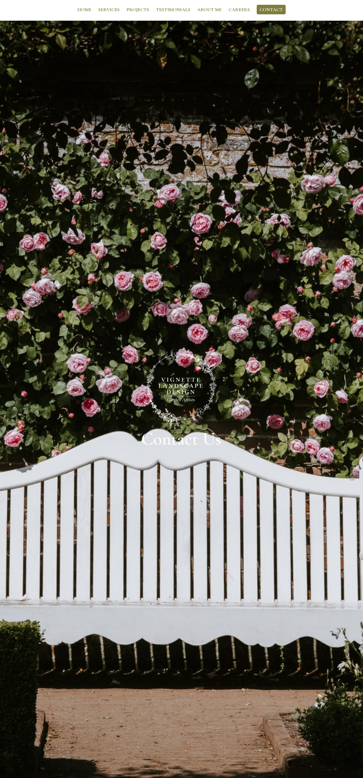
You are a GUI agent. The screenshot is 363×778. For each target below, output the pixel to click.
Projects (137, 10)
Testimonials (173, 10)
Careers (239, 10)
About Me (209, 10)
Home (84, 10)
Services (109, 10)
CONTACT (271, 9)
